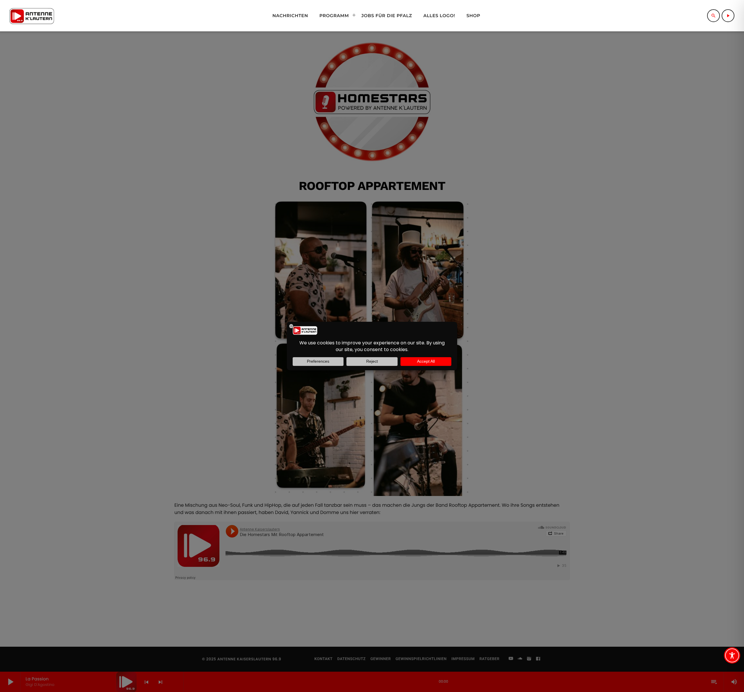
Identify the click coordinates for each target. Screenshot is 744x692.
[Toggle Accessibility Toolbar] (732, 655)
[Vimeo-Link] (31, 15)
